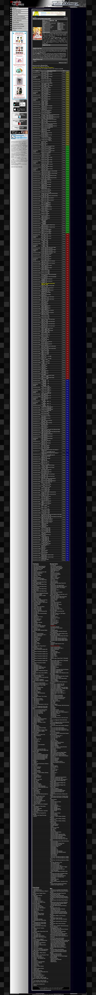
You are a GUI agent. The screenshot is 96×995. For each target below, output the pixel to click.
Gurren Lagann (36, 643)
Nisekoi (35, 737)
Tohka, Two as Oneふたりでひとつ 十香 (45, 315)
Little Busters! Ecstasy (38, 699)
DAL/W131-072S (37, 427)
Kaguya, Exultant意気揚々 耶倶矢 (45, 102)
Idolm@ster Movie (55, 675)
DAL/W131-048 (36, 306)
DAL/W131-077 (36, 450)
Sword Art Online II (37, 974)
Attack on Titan (36, 574)
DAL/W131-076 (36, 445)
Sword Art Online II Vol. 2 (38, 975)
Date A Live (35, 617)
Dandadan (35, 615)
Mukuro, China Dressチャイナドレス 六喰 (46, 271)
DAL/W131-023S (37, 187)
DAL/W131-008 (36, 110)
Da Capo (35, 614)
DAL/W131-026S (37, 200)
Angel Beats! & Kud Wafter (39, 567)
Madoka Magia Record (38, 719)
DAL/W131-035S (37, 243)
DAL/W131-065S (37, 389)
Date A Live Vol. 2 (54, 620)
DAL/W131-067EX (35, 403)
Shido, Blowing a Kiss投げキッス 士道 (46, 333)
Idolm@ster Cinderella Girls (39, 667)
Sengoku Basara (37, 777)
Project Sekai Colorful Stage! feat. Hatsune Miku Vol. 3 (58, 785)
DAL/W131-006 (36, 102)
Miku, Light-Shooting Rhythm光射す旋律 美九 (47, 434)
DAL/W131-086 (36, 492)
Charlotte (35, 605)
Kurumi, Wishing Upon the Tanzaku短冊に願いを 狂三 (48, 262)
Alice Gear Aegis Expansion (39, 566)
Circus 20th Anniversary (56, 602)
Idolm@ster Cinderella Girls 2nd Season (59, 669)
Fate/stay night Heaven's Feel (57, 643)
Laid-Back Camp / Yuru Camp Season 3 (59, 712)
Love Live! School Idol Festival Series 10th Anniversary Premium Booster (58, 934)
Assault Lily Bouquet (37, 573)
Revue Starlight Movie (55, 808)
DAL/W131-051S (37, 322)
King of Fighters (36, 691)
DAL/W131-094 (36, 528)
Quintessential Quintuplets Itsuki (40, 755)
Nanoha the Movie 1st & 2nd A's (58, 762)
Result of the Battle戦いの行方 (45, 560)
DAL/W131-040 (36, 270)
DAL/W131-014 (36, 137)
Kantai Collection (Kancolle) (57, 695)
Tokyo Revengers (37, 801)
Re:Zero (35, 765)
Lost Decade (36, 703)
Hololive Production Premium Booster (59, 912)
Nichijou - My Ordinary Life (39, 958)
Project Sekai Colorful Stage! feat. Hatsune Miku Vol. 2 (58, 783)
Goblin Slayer (36, 640)
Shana (34, 778)
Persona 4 (35, 745)
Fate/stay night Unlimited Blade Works (59, 639)
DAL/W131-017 (36, 153)
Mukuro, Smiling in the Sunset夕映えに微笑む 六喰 (47, 329)
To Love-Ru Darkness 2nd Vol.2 (58, 869)
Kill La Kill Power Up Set (56, 930)
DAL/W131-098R (37, 548)
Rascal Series (54, 799)
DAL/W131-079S (37, 463)
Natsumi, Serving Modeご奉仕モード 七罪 (46, 153)
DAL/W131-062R (37, 373)
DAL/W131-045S (37, 295)
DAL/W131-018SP (35, 162)
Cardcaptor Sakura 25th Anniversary (59, 596)
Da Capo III (36, 612)
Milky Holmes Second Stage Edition (58, 752)
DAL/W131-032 (36, 225)
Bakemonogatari (37, 577)
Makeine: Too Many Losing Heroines (59, 746)
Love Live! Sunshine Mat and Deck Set (59, 941)
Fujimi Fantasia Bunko (38, 633)
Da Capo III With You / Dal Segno (58, 613)
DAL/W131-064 (36, 380)
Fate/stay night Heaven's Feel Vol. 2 (59, 638)
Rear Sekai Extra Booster (56, 954)
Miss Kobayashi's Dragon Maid (40, 730)
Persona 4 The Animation (39, 744)
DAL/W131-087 (36, 497)
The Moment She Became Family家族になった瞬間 (48, 376)
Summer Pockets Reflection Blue (58, 834)
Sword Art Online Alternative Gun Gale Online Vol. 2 (40, 972)
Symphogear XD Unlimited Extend (58, 852)
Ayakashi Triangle (37, 575)
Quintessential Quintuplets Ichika (40, 754)
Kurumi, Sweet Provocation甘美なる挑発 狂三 (47, 266)
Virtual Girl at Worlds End (39, 984)
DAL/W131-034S (37, 239)
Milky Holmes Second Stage (39, 727)
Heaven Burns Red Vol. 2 (56, 662)
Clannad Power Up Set (56, 904)
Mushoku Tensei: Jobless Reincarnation (39, 732)
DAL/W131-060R (37, 362)
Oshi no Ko (35, 740)
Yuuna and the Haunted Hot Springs (59, 883)
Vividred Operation (37, 808)
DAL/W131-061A (37, 367)
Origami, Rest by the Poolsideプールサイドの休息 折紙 (47, 408)
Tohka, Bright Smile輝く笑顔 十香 (45, 338)
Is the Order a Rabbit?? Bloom (57, 685)
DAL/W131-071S (37, 423)
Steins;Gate (36, 782)
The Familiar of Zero (38, 798)
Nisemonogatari (54, 765)
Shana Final (36, 969)
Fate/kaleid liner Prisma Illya (39, 922)
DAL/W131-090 (36, 510)
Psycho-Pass (36, 965)
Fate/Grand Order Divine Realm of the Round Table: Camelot (59, 634)
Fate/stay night (36, 629)
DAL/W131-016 (36, 146)
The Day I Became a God (39, 796)
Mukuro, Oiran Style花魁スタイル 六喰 (45, 351)
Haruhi (34, 644)
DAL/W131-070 (36, 416)
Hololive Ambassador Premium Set (58, 911)
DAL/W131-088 (36, 501)
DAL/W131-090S (37, 512)
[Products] (19, 14)
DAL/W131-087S (37, 499)
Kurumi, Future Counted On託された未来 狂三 (47, 342)
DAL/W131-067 (36, 400)
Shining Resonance (37, 970)
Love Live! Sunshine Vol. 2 (56, 735)
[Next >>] (65, 17)
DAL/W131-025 (36, 194)
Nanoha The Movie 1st (38, 957)
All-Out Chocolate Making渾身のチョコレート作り (46, 230)
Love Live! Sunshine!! (38, 712)
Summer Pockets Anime (56, 832)
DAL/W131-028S (37, 209)
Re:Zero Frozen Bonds (38, 966)
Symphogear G (54, 848)
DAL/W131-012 (36, 128)
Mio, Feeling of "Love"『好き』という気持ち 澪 (46, 387)
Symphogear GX (54, 850)
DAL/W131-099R (37, 553)
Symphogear (36, 790)
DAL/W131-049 (36, 311)
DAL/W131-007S (37, 108)
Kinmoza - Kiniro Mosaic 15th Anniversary (60, 705)
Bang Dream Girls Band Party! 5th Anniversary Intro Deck (58, 894)
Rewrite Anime (54, 810)
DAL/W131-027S (37, 205)
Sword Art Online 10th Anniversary (58, 835)
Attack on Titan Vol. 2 (55, 577)
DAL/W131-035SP (35, 246)
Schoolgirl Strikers (37, 776)
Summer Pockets (37, 783)
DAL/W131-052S (37, 326)
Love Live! (35, 714)
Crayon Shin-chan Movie (38, 606)
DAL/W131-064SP (35, 385)
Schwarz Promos (54, 958)
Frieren (35, 632)
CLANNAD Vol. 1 (37, 897)
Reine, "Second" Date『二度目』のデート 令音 (46, 484)
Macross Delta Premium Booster (58, 943)
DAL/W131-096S (37, 539)
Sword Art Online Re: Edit (56, 844)
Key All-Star (53, 702)
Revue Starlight (36, 768)
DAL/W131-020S (37, 173)
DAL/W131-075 (36, 441)
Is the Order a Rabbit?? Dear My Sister (59, 687)
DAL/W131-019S (37, 167)
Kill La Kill (35, 690)
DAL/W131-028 (36, 207)
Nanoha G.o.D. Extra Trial (39, 734)
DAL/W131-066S (37, 396)
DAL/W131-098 (36, 546)
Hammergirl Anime (19, 33)
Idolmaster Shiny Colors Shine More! (59, 678)
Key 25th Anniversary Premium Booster (59, 929)
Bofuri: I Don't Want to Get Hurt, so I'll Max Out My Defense (40, 600)
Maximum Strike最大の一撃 (45, 142)
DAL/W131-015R (37, 144)
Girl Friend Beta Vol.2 (55, 652)
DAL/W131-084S (37, 486)
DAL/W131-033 (36, 230)
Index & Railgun (54, 679)
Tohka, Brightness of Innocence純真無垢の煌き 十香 (47, 288)
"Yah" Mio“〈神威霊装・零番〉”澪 (46, 401)
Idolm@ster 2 (36, 665)
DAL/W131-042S (37, 281)
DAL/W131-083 (36, 479)
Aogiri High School (37, 569)
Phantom (35, 747)
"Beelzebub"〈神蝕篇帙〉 (44, 221)
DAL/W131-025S (37, 196)
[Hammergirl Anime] (19, 139)
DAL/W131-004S (37, 90)
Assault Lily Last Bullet (55, 574)
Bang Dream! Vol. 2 (55, 589)
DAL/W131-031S (37, 223)
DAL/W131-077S (37, 454)
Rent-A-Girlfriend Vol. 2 (56, 806)
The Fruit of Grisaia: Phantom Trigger (59, 866)
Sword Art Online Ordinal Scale (57, 843)
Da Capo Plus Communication (40, 613)
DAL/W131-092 (36, 519)
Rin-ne (34, 967)
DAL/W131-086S (37, 495)
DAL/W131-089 (36, 506)
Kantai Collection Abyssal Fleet (40, 940)
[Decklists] (19, 22)
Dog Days (35, 915)
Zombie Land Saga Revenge (39, 815)
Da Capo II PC (36, 904)
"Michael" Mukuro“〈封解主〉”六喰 (45, 241)
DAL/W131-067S (37, 405)
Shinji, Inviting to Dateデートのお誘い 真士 (46, 488)
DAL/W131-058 (36, 351)
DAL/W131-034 (36, 234)
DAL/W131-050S (37, 317)
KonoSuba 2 (53, 707)
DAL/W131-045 (36, 293)
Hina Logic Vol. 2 (37, 934)
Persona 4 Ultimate (37, 962)
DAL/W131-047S (37, 304)
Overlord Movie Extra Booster (57, 949)
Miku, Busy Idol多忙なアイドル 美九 (45, 461)
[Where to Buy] (19, 28)
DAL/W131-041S (37, 277)
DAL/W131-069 (36, 412)
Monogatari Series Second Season (58, 754)
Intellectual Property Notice (59, 994)
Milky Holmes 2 (36, 726)
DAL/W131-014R (37, 140)
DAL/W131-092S (37, 521)
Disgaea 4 (35, 911)
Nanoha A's (36, 733)
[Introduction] (19, 11)
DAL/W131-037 (36, 254)
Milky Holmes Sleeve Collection (57, 946)
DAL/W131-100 (36, 555)
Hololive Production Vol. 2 (56, 665)
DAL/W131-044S (37, 290)
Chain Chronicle (37, 603)
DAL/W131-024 (36, 189)
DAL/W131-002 (36, 79)
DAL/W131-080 (36, 465)
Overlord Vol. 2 (54, 772)
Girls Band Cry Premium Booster (58, 909)
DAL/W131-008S (37, 113)
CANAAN (35, 896)
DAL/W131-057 (36, 346)
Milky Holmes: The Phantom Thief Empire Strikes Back (40, 955)
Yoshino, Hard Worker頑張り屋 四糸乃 (46, 216)
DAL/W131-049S (37, 313)
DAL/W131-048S (37, 308)
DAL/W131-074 (36, 434)
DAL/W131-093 (36, 524)
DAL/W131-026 (36, 198)
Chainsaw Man (36, 604)
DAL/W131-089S (37, 508)
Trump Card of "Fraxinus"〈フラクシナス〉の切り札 (47, 138)
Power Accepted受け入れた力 (45, 551)
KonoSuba (35, 695)
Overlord (35, 742)
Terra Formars (36, 792)
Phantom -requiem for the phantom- (59, 777)
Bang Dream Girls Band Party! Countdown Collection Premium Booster (59, 896)
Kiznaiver (35, 694)
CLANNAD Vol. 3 (37, 900)
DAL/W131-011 (36, 124)
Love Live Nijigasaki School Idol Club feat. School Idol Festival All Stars (40, 707)
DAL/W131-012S (37, 131)
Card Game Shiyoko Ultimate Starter (59, 903)
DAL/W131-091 (36, 515)
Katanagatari (36, 941)
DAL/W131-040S (37, 272)
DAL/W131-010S (37, 122)
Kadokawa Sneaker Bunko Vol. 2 (40, 684)
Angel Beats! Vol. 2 (37, 889)
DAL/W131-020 (36, 171)
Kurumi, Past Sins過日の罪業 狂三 (45, 302)
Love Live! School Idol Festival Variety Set (60, 940)
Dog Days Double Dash (38, 914)
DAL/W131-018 (36, 158)
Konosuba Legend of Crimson (57, 710)
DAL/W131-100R (37, 557)
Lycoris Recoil (36, 716)
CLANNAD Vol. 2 (37, 898)
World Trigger (36, 809)
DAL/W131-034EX (35, 237)
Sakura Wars (36, 774)
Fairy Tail (35, 623)
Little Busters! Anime (38, 698)
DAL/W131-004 (36, 88)
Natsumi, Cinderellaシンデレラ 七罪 (45, 212)
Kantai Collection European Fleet (58, 697)
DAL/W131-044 (36, 288)
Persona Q (35, 963)
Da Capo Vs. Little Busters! (39, 907)
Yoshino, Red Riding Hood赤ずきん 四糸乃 (47, 207)
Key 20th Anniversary (55, 700)
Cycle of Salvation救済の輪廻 (45, 371)
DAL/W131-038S (37, 263)
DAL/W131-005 (36, 95)
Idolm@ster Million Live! (38, 668)
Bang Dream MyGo (37, 594)
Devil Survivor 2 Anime (38, 910)
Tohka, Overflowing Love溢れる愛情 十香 (46, 394)
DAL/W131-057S (37, 349)
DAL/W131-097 (36, 542)
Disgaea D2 (36, 912)
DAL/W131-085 (36, 488)
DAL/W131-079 (36, 461)
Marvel (34, 724)
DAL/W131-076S (37, 448)
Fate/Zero (35, 628)
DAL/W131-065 (36, 387)
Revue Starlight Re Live (56, 809)
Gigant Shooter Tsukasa (38, 928)
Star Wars (35, 781)
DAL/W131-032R (37, 227)
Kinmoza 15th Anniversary (39, 693)
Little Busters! (36, 700)
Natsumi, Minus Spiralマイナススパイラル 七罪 (46, 190)
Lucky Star (35, 715)
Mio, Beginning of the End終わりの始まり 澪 (46, 470)
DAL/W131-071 (36, 421)
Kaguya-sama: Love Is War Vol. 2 (58, 693)
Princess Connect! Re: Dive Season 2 (59, 779)
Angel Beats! (36, 888)
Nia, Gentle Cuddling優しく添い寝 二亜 (46, 446)
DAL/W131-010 (36, 119)
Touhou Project (36, 802)
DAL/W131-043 (36, 284)
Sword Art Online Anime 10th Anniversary (60, 841)
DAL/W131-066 (36, 394)
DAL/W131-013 (36, 133)
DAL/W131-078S (37, 459)
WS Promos (53, 960)
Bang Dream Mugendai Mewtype (40, 593)
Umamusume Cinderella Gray (57, 876)
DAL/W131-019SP (35, 169)
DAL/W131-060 (36, 360)
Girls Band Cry (36, 639)
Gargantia (35, 636)
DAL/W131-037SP (35, 259)
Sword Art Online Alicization (39, 786)
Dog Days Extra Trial (55, 907)
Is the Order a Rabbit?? (38, 679)
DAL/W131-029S (37, 214)
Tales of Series (36, 791)
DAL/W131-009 (36, 115)
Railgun (35, 762)
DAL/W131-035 (36, 241)
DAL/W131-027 (36, 203)
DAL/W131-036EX (35, 250)
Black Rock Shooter (37, 895)
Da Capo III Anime (37, 905)
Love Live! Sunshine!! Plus (39, 710)
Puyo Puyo (35, 752)
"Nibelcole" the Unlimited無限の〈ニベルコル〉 (46, 502)
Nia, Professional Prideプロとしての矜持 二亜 (46, 528)
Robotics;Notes (36, 770)
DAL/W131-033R (37, 232)
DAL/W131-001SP (35, 77)
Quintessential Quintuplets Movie (58, 790)
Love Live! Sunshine (55, 732)
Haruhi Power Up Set (55, 910)
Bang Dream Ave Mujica (38, 578)
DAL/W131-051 (36, 320)
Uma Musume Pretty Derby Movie (58, 875)
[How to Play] (19, 13)
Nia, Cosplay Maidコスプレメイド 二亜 (45, 412)
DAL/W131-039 (36, 266)
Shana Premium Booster (56, 959)
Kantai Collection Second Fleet (57, 698)
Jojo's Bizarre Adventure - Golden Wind (59, 688)
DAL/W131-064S (37, 382)
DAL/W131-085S (37, 490)
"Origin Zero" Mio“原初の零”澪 (45, 524)
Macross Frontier (37, 717)
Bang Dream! (36, 596)
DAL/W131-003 (36, 83)
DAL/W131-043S (37, 286)
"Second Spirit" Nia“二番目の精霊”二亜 (45, 537)
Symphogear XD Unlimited (56, 851)
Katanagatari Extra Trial (56, 928)
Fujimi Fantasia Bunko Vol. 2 (39, 634)
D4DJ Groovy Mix (37, 608)
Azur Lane (35, 576)
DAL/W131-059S (37, 358)
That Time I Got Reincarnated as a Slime (60, 856)
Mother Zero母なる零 (44, 546)
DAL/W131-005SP (35, 100)
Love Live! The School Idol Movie (40, 949)
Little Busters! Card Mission (39, 942)
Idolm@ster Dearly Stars (38, 935)
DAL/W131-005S (37, 97)
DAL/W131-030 (36, 216)
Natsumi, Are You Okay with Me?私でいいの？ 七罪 (48, 198)
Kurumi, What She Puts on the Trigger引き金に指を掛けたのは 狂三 (49, 248)
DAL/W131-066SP (35, 398)
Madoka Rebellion (55, 745)
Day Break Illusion (37, 619)
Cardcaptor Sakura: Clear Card (40, 602)
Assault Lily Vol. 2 (54, 575)
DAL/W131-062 (36, 371)
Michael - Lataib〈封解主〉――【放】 (46, 360)
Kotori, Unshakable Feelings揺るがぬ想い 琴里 (47, 72)
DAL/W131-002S (37, 81)
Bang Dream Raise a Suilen (39, 595)
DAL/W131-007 (36, 106)
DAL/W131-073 (36, 430)
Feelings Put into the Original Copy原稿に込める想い (48, 225)
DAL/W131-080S (37, 468)
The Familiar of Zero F (38, 797)
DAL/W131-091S (37, 517)
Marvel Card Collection (56, 747)
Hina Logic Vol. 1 (37, 933)
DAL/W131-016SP (35, 151)
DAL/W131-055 (36, 337)
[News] (19, 9)
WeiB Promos (54, 961)
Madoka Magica (37, 721)
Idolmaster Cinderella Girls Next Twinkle (59, 676)
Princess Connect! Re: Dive (39, 749)
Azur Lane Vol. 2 (54, 580)
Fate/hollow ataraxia (37, 919)
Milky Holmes (36, 728)
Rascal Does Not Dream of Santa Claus (59, 796)
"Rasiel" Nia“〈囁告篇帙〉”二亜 (45, 380)
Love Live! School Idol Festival (40, 709)
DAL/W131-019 (36, 164)
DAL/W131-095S (37, 535)
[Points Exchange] (19, 26)
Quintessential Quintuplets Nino (40, 758)
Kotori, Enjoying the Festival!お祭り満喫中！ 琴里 (47, 84)
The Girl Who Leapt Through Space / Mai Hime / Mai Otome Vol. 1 (40, 978)
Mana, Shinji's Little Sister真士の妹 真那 (46, 181)
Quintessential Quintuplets (56, 789)
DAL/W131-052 (36, 324)
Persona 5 (35, 746)
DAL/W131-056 (36, 342)
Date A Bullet (36, 909)
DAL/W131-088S (37, 503)
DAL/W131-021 (36, 176)
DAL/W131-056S (37, 344)
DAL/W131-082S (37, 477)
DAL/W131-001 (36, 72)
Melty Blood (36, 725)
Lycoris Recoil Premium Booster (58, 942)
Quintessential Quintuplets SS (57, 791)
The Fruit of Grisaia (37, 799)
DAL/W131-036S (37, 252)
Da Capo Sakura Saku (38, 906)
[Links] (19, 30)
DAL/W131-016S (37, 149)
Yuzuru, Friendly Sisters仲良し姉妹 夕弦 (46, 95)
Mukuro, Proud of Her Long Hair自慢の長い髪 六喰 (48, 311)
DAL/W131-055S (37, 340)
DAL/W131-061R (37, 369)
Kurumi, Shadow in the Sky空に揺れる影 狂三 (47, 133)
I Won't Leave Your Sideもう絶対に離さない (46, 542)
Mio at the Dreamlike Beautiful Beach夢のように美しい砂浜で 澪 (49, 479)
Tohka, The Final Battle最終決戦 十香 (46, 457)
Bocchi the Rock (37, 598)
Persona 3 (35, 743)
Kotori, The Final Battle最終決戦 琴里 (46, 129)
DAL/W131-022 (36, 180)
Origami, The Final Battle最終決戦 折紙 (46, 185)
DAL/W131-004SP (35, 93)
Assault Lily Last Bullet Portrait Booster (59, 889)
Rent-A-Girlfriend (37, 767)
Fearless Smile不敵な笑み (44, 365)
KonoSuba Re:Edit (55, 709)
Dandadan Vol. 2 (54, 616)
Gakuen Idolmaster (37, 635)
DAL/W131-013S (37, 135)
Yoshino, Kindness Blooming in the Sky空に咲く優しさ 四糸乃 (49, 176)
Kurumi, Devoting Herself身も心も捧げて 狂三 (46, 255)
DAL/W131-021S (37, 178)
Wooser (35, 985)
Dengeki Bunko (36, 620)
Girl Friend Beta (36, 638)
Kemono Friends (37, 689)
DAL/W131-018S (37, 160)
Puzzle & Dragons (37, 753)
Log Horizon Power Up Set (56, 932)
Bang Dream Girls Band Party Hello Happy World (40, 582)
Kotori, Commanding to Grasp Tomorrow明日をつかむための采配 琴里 (49, 124)
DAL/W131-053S (37, 331)
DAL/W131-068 (36, 407)
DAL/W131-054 (36, 333)
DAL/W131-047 (36, 302)
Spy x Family (36, 780)
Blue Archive (36, 597)
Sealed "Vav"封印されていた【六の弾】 (47, 356)
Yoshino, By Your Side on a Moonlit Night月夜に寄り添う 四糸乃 (49, 172)
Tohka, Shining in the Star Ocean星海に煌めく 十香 (48, 297)
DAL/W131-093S (37, 526)
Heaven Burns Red (37, 648)
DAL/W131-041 (36, 275)
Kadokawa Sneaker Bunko (39, 682)
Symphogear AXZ (54, 846)
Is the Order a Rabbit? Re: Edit (57, 684)
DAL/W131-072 (36, 425)
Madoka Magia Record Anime (40, 718)
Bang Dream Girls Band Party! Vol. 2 (59, 586)
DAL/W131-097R (37, 544)
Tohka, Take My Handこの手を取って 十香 (46, 511)
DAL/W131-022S (37, 182)
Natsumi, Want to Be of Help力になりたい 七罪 (47, 158)
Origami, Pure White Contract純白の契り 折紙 (47, 165)
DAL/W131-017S (37, 155)
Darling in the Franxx (38, 616)
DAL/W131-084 (36, 483)
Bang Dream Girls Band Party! (57, 585)
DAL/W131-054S (37, 335)
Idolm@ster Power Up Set (56, 917)
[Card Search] (19, 20)
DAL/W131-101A (37, 560)
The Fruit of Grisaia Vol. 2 (56, 865)
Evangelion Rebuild (37, 622)
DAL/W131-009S (37, 117)
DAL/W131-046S (37, 299)
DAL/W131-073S (37, 432)
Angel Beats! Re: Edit (38, 568)
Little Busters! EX (37, 943)
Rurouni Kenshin (37, 771)
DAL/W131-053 (36, 328)
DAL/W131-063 (36, 376)
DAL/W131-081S (37, 472)
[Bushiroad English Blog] (19, 133)
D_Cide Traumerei (37, 610)
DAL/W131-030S (37, 218)
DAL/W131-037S (37, 257)
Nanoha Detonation (55, 758)
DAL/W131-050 (36, 315)
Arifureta (35, 570)
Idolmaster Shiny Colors (38, 675)
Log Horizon (36, 702)
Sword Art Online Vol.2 (56, 845)
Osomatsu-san (36, 741)
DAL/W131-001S (37, 74)
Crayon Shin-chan (37, 607)
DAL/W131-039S (37, 268)
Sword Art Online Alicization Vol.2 (58, 837)
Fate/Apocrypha (37, 624)
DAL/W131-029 (36, 212)
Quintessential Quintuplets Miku (40, 756)
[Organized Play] (19, 24)
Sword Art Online (37, 789)
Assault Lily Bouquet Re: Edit (39, 571)
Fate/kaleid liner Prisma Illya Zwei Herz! (59, 635)
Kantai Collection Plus (38, 687)
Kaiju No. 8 (35, 686)
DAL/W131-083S (37, 481)
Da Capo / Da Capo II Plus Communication (56, 609)
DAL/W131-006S (37, 104)
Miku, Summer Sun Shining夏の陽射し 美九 (47, 421)
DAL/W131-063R (37, 378)
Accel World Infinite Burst (56, 566)
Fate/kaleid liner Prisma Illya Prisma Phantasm (39, 924)
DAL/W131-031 (36, 221)
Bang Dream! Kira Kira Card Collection (59, 902)
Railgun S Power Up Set (56, 953)
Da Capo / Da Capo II (55, 607)
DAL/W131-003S (37, 86)
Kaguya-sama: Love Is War (39, 685)
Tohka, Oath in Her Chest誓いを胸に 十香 (46, 234)
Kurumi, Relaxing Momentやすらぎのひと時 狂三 (46, 111)
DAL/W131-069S (37, 414)
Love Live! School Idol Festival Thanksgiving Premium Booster (57, 939)
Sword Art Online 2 (37, 784)
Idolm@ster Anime (37, 666)
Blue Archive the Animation (56, 592)
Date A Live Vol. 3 (54, 621)
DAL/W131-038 (36, 261)
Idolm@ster (36, 669)
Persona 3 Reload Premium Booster (59, 950)
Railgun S (35, 761)
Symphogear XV (54, 853)
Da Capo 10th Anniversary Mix (40, 611)
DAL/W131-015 (36, 142)
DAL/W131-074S (37, 436)
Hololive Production (55, 663)
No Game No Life (37, 739)
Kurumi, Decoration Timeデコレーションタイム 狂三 (47, 79)
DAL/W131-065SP (35, 392)
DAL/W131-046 (36, 297)
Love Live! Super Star (38, 713)
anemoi (35, 816)
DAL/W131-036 (36, 248)
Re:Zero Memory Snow (56, 801)
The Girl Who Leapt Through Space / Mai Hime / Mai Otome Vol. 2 (40, 982)
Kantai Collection (37, 688)
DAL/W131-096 (36, 537)
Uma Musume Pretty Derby (39, 806)
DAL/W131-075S (37, 443)
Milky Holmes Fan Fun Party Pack (58, 944)
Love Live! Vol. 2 (54, 737)
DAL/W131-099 (36, 551)
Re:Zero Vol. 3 (54, 804)
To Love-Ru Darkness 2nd (39, 800)
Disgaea (35, 621)
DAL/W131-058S (37, 353)
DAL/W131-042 (36, 279)
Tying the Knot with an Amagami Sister (59, 873)
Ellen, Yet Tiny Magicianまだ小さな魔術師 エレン (46, 203)
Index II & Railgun (37, 676)
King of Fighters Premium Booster (58, 931)
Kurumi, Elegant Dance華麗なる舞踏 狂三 (46, 306)
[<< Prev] (34, 17)
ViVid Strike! (36, 807)
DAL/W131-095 (36, 533)
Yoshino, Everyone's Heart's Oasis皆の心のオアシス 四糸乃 (48, 147)
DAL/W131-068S (37, 410)
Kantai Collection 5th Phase (57, 696)
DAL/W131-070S (37, 418)
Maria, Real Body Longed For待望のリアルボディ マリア (47, 519)
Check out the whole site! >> (19, 98)
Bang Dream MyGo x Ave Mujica (58, 587)
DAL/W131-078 (36, 456)
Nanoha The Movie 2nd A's (57, 761)
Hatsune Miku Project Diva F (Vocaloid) (59, 660)
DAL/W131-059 (36, 355)
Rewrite (35, 769)
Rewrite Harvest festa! (55, 813)
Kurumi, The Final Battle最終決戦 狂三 (46, 293)
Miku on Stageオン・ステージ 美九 (45, 506)
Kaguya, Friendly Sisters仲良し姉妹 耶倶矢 (46, 88)
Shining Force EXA (37, 779)
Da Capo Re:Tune (55, 614)
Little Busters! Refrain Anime (39, 944)
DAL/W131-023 (36, 185)
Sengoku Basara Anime (38, 968)
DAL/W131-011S (36, 126)
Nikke (34, 736)
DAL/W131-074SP (35, 439)
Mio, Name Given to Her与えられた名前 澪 (46, 497)
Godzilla (35, 641)
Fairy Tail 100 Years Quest (56, 628)
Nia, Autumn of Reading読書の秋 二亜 (46, 441)
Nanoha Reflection (55, 759)
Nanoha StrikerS (37, 735)
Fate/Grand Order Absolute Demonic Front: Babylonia (39, 626)
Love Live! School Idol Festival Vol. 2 (59, 728)
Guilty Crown (36, 642)
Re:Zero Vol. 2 (54, 802)
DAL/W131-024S (37, 191)
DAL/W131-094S (37, 530)
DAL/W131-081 (36, 470)
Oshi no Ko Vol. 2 (54, 769)
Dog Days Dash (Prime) (38, 913)
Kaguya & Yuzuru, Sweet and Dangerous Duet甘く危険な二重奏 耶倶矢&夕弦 (50, 115)
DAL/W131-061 (36, 364)
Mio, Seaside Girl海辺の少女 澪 (45, 426)
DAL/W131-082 (36, 474)
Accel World (36, 565)
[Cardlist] (19, 16)
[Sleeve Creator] (19, 18)
